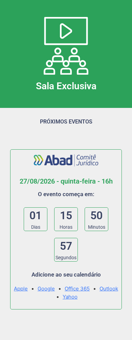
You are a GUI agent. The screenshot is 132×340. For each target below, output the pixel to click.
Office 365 (77, 288)
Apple (21, 288)
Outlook (109, 288)
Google (46, 288)
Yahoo (70, 297)
